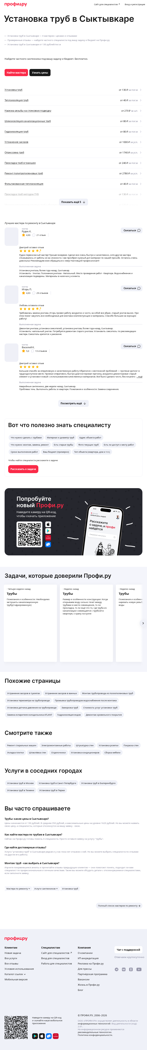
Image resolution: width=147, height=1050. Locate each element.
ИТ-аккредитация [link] (88, 958)
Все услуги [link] (11, 958)
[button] (131, 230)
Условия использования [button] (19, 968)
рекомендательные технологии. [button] (95, 1032)
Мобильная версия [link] (16, 979)
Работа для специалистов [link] (56, 963)
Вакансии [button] (83, 979)
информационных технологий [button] (94, 1023)
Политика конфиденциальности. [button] (95, 1035)
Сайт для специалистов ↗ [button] (56, 953)
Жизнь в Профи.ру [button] (89, 984)
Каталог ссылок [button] (14, 974)
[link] (16, 72)
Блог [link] (80, 990)
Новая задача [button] (13, 953)
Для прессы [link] (85, 968)
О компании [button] (85, 953)
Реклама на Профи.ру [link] (91, 963)
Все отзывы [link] (11, 963)
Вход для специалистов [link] (55, 958)
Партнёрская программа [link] (92, 974)
